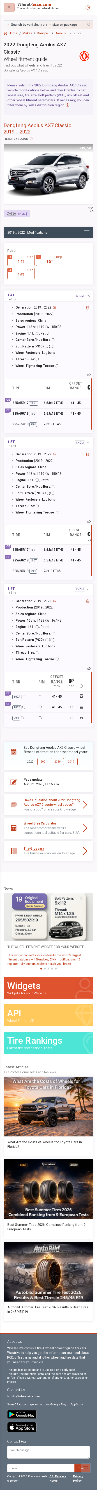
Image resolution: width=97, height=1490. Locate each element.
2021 (44, 761)
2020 (57, 761)
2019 (71, 761)
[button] (48, 24)
